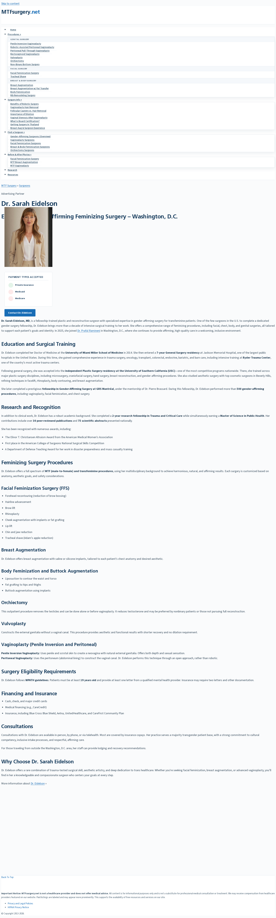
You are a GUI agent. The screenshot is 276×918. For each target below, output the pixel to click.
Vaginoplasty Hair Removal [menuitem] (24, 107)
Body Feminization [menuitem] (20, 92)
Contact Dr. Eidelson (20, 313)
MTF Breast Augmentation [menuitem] (24, 162)
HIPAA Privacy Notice (18, 907)
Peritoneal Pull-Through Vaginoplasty (30, 50)
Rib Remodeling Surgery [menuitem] (22, 95)
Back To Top (7, 877)
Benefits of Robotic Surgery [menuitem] (24, 104)
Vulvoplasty (16, 57)
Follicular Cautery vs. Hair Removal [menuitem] (28, 111)
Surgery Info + (15, 99)
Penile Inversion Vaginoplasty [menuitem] (25, 43)
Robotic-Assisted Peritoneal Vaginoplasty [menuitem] (32, 47)
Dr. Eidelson (38, 784)
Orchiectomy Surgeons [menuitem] (22, 150)
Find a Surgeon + (16, 132)
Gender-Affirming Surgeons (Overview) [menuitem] (30, 136)
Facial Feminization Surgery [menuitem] (24, 73)
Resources (13, 174)
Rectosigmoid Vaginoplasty (24, 54)
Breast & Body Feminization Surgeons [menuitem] (30, 147)
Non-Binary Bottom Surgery (24, 64)
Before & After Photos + (19, 154)
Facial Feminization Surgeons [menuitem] (25, 143)
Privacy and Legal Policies (20, 903)
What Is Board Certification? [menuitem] (25, 121)
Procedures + (14, 34)
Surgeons (24, 186)
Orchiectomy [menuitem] (17, 61)
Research (12, 170)
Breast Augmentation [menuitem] (21, 85)
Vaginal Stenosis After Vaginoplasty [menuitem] (28, 117)
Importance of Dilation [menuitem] (22, 114)
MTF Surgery (8, 186)
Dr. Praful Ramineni (88, 331)
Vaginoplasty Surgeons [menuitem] (22, 140)
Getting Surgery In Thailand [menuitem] (24, 124)
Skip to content (10, 4)
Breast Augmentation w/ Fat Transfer (29, 88)
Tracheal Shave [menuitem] (18, 76)
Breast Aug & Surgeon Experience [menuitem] (27, 128)
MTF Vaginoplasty (19, 165)
